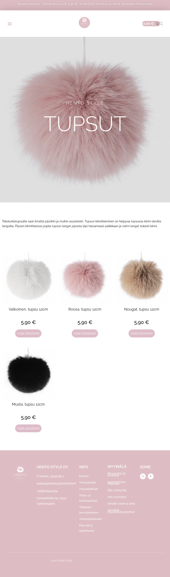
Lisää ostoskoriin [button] (28, 333)
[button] (9, 23)
